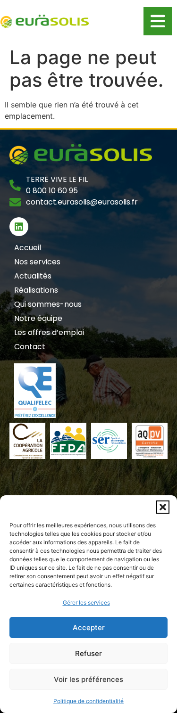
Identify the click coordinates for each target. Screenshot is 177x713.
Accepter (89, 627)
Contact (29, 346)
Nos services (37, 261)
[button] (163, 507)
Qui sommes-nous (48, 304)
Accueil (27, 247)
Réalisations (36, 290)
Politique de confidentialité (88, 701)
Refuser (88, 653)
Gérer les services (86, 602)
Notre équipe (38, 318)
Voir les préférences (88, 679)
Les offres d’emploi (49, 332)
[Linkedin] (18, 226)
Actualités (32, 275)
